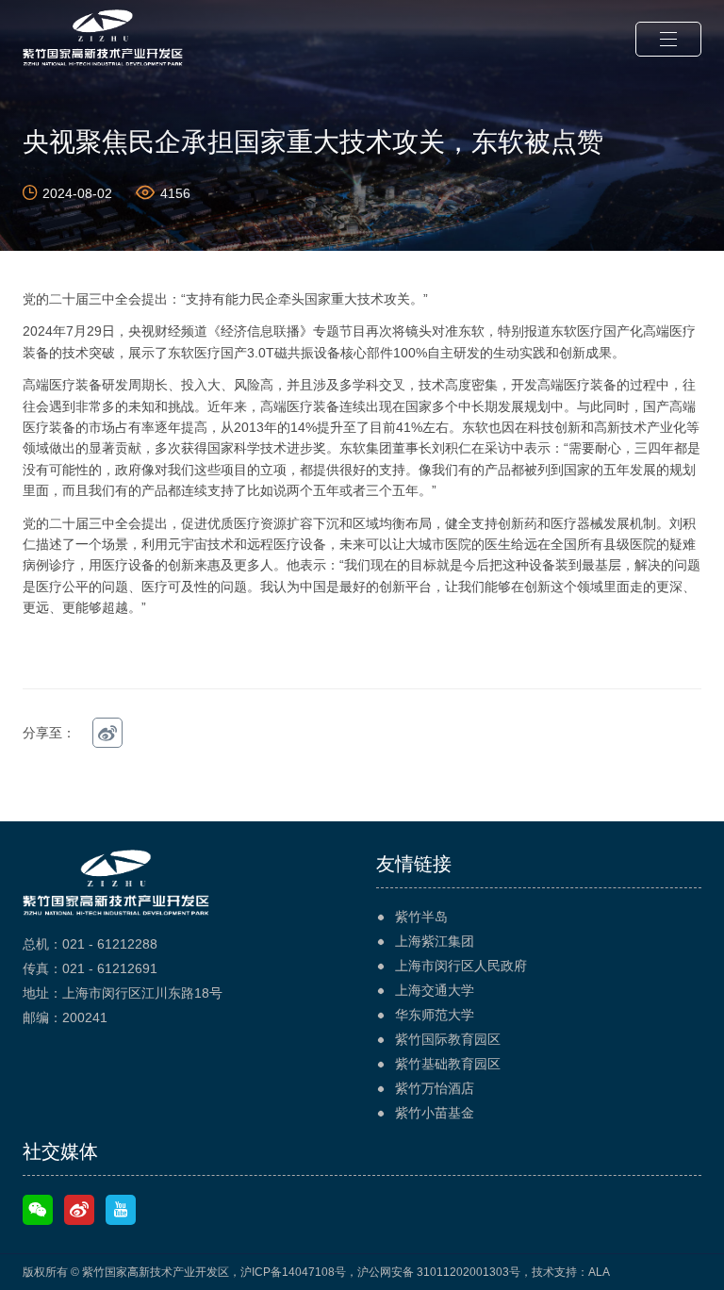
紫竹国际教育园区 (448, 1039)
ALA (599, 1272)
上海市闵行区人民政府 (461, 965)
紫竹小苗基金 (434, 1112)
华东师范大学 (434, 1014)
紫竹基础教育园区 (448, 1063)
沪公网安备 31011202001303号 (438, 1272)
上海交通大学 (434, 990)
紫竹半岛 (421, 916)
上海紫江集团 (434, 941)
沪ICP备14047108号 (293, 1272)
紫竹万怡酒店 (434, 1088)
